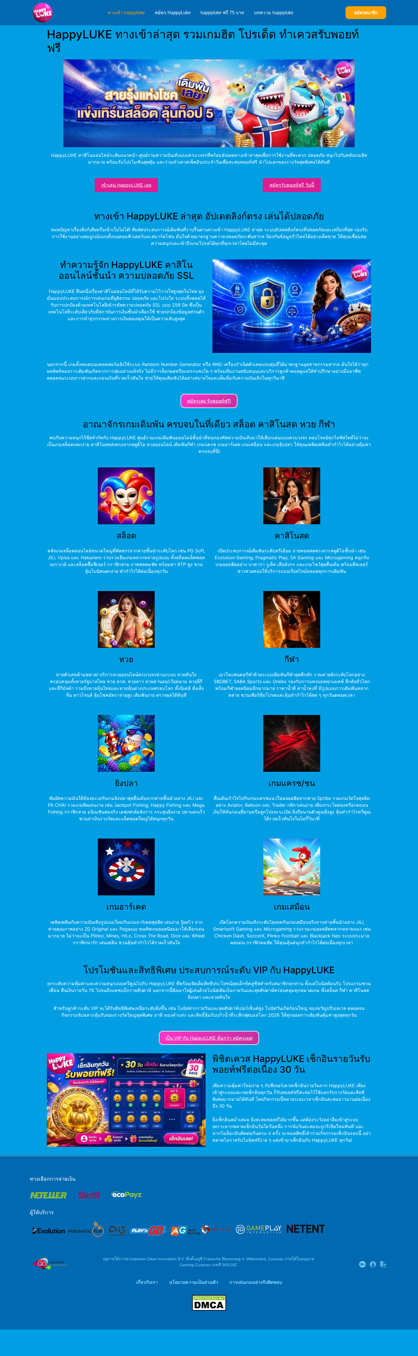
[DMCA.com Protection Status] (209, 1309)
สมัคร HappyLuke (173, 12)
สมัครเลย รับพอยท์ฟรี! (209, 401)
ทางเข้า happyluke (126, 12)
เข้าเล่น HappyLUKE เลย (126, 185)
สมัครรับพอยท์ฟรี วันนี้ (292, 185)
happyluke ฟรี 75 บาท (222, 12)
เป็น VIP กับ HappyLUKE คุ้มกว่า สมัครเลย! (209, 1038)
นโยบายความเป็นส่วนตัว (193, 1282)
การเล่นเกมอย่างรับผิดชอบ (255, 1282)
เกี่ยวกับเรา (147, 1282)
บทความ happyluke (273, 12)
